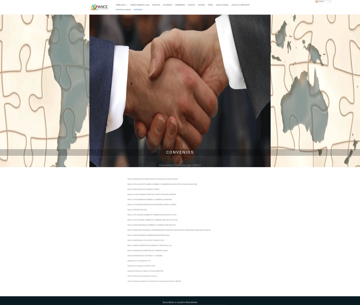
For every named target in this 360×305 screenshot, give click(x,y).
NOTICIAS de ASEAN (123, 10)
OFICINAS (201, 5)
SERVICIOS (156, 5)
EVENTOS (191, 5)
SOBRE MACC (121, 5)
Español (321, 1)
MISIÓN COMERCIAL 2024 (140, 5)
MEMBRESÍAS (180, 5)
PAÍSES (210, 5)
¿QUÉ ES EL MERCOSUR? (240, 5)
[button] (127, 5)
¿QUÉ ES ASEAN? (222, 5)
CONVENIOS (138, 10)
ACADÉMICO (167, 5)
